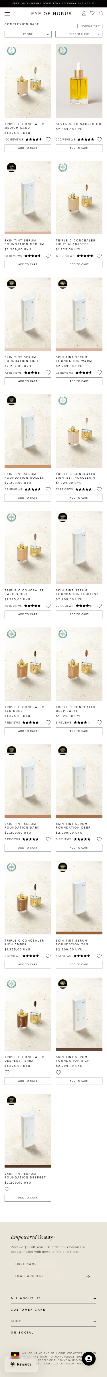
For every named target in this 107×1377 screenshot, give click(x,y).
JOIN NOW (70, 701)
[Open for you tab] (89, 1359)
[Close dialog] (104, 653)
